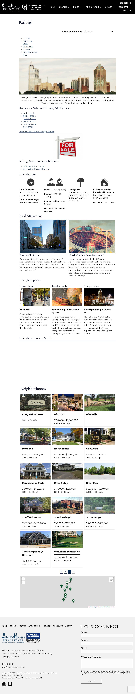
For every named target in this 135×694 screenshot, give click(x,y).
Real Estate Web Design (12, 678)
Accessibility (18, 675)
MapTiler (96, 607)
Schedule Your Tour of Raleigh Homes (36, 132)
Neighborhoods (30, 52)
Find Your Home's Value (34, 166)
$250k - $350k (29, 119)
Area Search (34, 626)
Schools (26, 49)
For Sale (26, 38)
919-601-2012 (7, 664)
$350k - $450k (29, 121)
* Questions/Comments (91, 657)
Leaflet (90, 607)
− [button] (23, 582)
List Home (27, 41)
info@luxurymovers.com (13, 667)
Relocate (58, 626)
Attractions (28, 46)
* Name (84, 632)
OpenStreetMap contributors (107, 607)
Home (52, 7)
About (68, 626)
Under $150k (28, 113)
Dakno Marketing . (34, 678)
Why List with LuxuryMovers (36, 169)
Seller (47, 626)
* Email (84, 648)
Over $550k (28, 127)
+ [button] (23, 579)
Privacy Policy (7, 675)
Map (25, 55)
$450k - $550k (29, 124)
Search (13, 626)
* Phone (84, 640)
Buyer (23, 626)
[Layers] (111, 579)
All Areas (88, 32)
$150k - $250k (29, 116)
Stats (25, 44)
